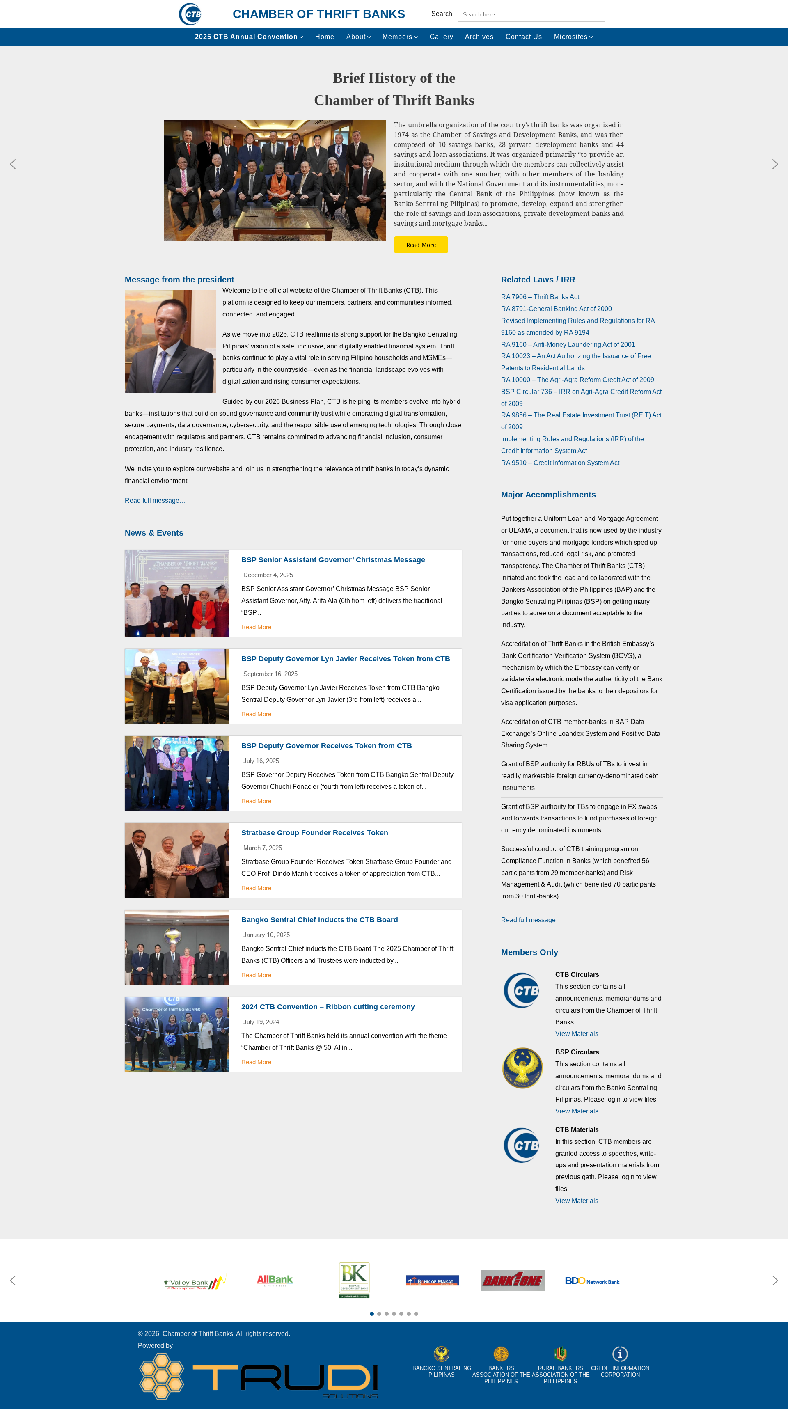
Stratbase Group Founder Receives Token (314, 833)
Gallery (442, 36)
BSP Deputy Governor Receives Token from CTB (326, 746)
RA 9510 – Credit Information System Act (560, 462)
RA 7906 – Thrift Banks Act (540, 296)
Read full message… (155, 500)
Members (397, 36)
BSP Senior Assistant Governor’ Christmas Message (333, 560)
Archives (479, 36)
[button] (12, 164)
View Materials (576, 1033)
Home (324, 36)
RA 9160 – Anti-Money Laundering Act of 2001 (568, 344)
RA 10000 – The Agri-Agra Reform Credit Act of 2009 (577, 379)
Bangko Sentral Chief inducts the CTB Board (319, 920)
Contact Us (524, 36)
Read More (256, 626)
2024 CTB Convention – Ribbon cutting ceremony (328, 1007)
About (356, 36)
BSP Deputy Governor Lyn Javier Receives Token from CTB (345, 659)
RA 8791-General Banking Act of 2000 (556, 308)
